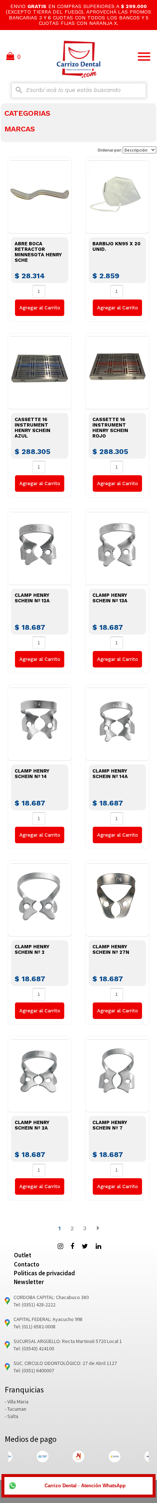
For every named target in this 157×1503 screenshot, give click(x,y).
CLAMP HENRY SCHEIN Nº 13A (109, 597)
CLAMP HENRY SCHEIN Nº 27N (110, 949)
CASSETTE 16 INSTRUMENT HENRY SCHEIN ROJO (110, 428)
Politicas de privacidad (44, 1273)
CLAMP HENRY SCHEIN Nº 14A (110, 773)
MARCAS (19, 128)
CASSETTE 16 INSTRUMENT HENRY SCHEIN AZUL (32, 428)
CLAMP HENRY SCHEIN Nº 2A (32, 1125)
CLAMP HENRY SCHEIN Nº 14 (32, 773)
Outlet (22, 1255)
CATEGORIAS (27, 113)
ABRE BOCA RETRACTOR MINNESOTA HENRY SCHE (38, 252)
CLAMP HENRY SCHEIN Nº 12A (32, 597)
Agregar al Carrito (39, 307)
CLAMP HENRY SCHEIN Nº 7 (109, 1125)
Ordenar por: (110, 150)
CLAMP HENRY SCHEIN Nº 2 (32, 949)
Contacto (26, 1264)
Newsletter (29, 1282)
